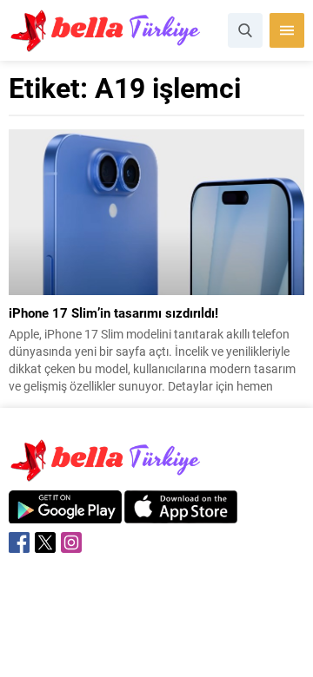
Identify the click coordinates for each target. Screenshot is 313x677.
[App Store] (180, 514)
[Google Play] (65, 514)
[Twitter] (45, 542)
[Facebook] (19, 542)
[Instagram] (71, 542)
